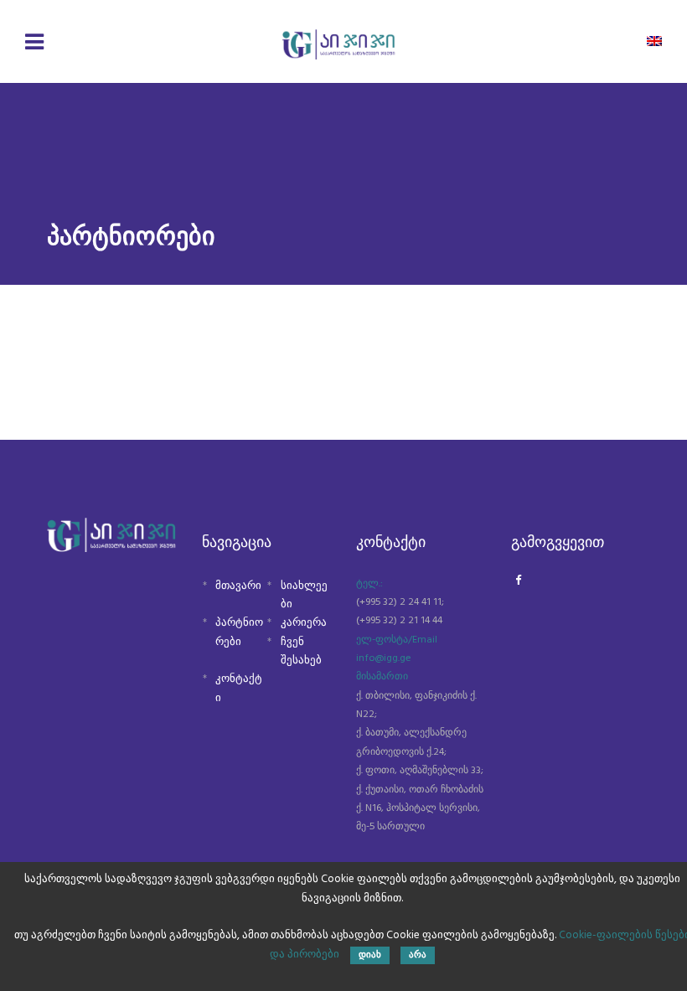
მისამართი (382, 676)
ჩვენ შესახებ (301, 651)
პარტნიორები (239, 632)
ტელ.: (369, 584)
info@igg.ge (383, 658)
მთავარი (238, 586)
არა (417, 955)
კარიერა (304, 623)
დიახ (370, 955)
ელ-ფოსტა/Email (396, 640)
